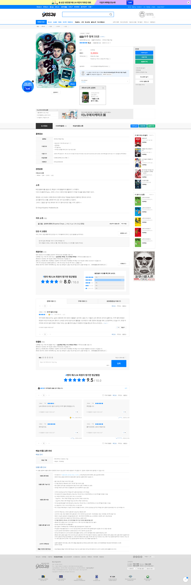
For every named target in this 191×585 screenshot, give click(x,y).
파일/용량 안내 (68, 158)
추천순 (119, 306)
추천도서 (146, 22)
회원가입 (134, 7)
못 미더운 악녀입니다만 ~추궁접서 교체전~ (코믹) (147, 171)
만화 (50, 26)
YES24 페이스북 (136, 557)
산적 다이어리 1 (146, 239)
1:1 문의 (76, 475)
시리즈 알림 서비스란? (146, 84)
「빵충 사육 (93, 97)
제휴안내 (89, 557)
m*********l (119, 438)
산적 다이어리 (146, 197)
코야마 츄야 (83, 40)
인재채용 (44, 557)
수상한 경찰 (145, 180)
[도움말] (87, 56)
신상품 (55, 22)
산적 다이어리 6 (146, 218)
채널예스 (77, 22)
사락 (82, 22)
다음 (47, 306)
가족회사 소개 (149, 557)
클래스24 (93, 22)
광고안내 (83, 557)
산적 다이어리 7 (146, 228)
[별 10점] (52, 357)
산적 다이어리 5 (146, 208)
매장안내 (70, 22)
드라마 (58, 26)
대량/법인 (152, 22)
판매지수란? (110, 43)
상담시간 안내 (150, 569)
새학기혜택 (116, 22)
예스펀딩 (87, 22)
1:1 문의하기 (131, 569)
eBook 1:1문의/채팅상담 (146, 566)
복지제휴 (95, 557)
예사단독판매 (124, 22)
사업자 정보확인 (89, 568)
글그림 (85, 40)
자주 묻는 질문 (141, 569)
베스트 (50, 22)
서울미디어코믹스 (96, 40)
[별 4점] (45, 357)
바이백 (65, 22)
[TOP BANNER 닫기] (188, 2)
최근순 (114, 306)
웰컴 (38, 26)
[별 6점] (47, 357)
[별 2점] (43, 357)
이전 (42, 306)
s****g (72, 438)
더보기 (151, 135)
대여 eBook (83, 81)
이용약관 (50, 557)
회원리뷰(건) (97, 43)
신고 (64, 314)
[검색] (111, 14)
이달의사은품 (132, 22)
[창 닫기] (103, 88)
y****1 (120, 417)
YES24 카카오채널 (134, 557)
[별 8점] (50, 357)
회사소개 (38, 557)
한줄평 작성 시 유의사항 (125, 357)
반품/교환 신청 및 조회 (68, 475)
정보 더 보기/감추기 (92, 43)
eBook (43, 26)
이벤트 (60, 22)
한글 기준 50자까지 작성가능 (48, 362)
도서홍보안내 (76, 557)
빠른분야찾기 (41, 22)
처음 (40, 306)
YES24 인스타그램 (141, 557)
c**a (51, 314)
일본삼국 (144, 138)
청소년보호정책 (68, 557)
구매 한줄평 (107, 395)
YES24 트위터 (139, 557)
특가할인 (140, 22)
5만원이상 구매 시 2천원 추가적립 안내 (110, 59)
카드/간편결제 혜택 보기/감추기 (109, 66)
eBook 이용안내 (146, 68)
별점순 (124, 306)
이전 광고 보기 (153, 17)
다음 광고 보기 (154, 17)
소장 (65, 26)
